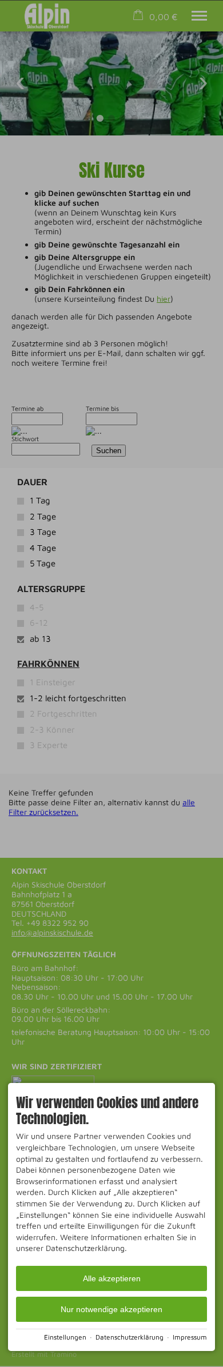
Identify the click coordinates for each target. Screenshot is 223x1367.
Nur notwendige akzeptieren (111, 1309)
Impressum (190, 1337)
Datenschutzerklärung (129, 1337)
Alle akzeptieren (112, 1278)
